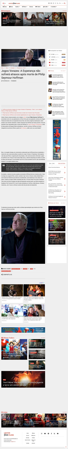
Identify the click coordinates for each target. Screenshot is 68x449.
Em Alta (45, 6)
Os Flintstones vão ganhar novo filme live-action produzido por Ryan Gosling (58, 105)
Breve (11, 6)
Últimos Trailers (8, 338)
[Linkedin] (60, 3)
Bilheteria (33, 435)
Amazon (32, 363)
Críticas (33, 437)
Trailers (38, 6)
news (7, 67)
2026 (25, 18)
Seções (17, 6)
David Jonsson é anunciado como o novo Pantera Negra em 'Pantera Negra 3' (12, 22)
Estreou (31, 6)
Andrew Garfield (33, 352)
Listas (5, 412)
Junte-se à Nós (33, 440)
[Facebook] (51, 3)
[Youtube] (53, 3)
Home (5, 6)
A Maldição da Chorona (54, 210)
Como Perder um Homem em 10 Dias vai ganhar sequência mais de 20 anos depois (58, 98)
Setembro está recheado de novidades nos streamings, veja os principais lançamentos (58, 90)
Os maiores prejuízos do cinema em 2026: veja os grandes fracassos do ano (33, 22)
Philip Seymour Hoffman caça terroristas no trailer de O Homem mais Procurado (21, 112)
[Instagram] (55, 3)
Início (2, 67)
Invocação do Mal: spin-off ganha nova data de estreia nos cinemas (57, 214)
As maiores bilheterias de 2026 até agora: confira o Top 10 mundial (58, 83)
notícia (24, 117)
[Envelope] (57, 433)
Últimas (52, 70)
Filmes (24, 6)
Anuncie (33, 443)
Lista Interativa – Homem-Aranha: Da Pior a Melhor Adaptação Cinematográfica (11, 423)
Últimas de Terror (54, 203)
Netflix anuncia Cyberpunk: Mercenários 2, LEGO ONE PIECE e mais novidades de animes (13, 354)
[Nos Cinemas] (23, 332)
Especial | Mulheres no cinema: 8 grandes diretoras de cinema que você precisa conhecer (55, 423)
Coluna (4, 419)
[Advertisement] (34, 37)
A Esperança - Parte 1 (21, 67)
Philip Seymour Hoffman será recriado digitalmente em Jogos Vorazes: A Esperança (22, 115)
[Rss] (57, 3)
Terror (4, 379)
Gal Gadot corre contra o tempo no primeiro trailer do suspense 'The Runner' (36, 366)
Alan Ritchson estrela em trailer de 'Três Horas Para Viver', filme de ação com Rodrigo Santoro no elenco (36, 344)
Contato (27, 443)
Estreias (27, 437)
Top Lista (48, 419)
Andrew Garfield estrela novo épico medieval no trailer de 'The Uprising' (35, 356)
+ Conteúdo (53, 6)
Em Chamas (23, 128)
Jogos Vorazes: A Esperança (35, 124)
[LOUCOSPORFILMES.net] (14, 4)
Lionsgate (12, 67)
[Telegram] (49, 3)
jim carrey (52, 220)
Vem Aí (27, 435)
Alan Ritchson (33, 340)
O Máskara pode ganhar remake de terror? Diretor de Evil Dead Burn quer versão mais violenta (56, 226)
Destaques (6, 11)
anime (4, 348)
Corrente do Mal (53, 235)
